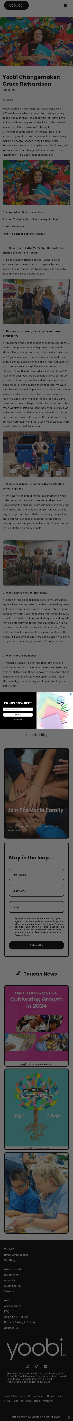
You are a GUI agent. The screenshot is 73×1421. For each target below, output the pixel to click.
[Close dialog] (71, 694)
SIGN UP (18, 715)
